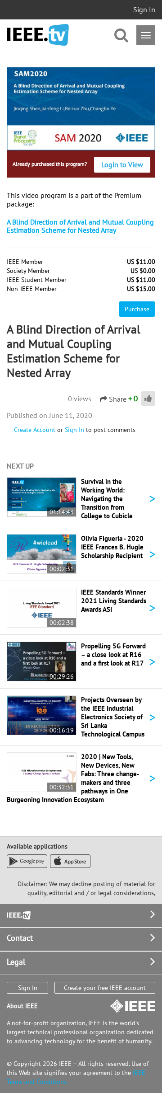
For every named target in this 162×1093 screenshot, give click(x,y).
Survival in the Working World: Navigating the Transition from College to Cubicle (107, 498)
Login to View (122, 164)
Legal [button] (16, 962)
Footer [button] (18, 914)
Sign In (144, 9)
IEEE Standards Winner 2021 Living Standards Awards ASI (113, 601)
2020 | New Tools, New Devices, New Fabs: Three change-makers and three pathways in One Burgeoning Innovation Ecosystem (73, 778)
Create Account (34, 430)
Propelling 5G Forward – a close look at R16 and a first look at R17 (113, 654)
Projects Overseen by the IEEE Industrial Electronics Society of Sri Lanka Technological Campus (112, 716)
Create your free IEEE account (105, 988)
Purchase (137, 309)
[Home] (38, 35)
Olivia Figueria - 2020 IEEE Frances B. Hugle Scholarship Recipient (112, 547)
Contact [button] (20, 938)
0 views (79, 398)
